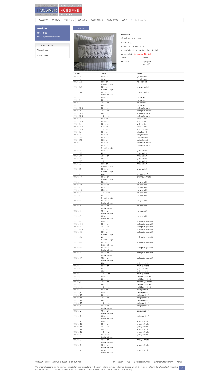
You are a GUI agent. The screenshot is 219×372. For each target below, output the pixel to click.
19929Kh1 (77, 132)
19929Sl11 (77, 326)
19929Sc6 (77, 211)
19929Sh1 (77, 290)
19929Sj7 (77, 316)
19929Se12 (78, 271)
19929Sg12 (78, 284)
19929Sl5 (77, 340)
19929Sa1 (77, 174)
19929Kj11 (77, 137)
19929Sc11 (77, 187)
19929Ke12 (78, 126)
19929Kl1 (77, 150)
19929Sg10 (78, 279)
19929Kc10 (78, 100)
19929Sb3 (77, 177)
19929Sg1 (77, 276)
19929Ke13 (78, 129)
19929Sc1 (77, 182)
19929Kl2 (77, 164)
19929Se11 (78, 268)
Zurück (81, 28)
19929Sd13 (78, 229)
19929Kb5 (77, 92)
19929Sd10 (78, 224)
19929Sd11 (78, 226)
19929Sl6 (77, 345)
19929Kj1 (77, 134)
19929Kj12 (77, 140)
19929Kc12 (78, 105)
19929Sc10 (77, 184)
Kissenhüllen (42, 55)
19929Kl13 (77, 161)
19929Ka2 (77, 82)
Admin (179, 362)
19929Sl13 (77, 332)
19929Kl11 (77, 156)
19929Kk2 (77, 145)
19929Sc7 (77, 216)
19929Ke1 (77, 118)
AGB (128, 362)
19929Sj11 (77, 297)
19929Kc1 (77, 97)
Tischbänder (42, 50)
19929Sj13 (77, 303)
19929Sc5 (77, 205)
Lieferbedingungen (142, 362)
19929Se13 (78, 274)
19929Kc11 (78, 102)
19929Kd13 (78, 116)
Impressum (118, 362)
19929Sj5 (77, 311)
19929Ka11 (78, 79)
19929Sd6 (77, 253)
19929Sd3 (77, 237)
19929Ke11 (78, 124)
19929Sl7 (77, 350)
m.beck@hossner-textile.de (48, 36)
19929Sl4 (77, 334)
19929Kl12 (77, 158)
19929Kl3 (77, 169)
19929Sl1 (77, 321)
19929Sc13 (77, 192)
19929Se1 (77, 263)
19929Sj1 (77, 292)
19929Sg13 (78, 287)
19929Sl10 (77, 324)
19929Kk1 (77, 142)
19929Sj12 (77, 300)
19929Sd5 (77, 247)
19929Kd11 (78, 110)
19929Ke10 (78, 121)
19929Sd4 (77, 242)
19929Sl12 (77, 329)
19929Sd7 (77, 258)
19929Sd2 (77, 232)
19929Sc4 (77, 200)
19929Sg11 (78, 282)
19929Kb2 (77, 87)
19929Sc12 (77, 190)
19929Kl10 (77, 153)
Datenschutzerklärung (163, 362)
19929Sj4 (77, 305)
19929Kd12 (78, 113)
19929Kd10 (78, 108)
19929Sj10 (77, 295)
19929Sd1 (77, 221)
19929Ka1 (77, 76)
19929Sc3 (77, 195)
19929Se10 (78, 266)
